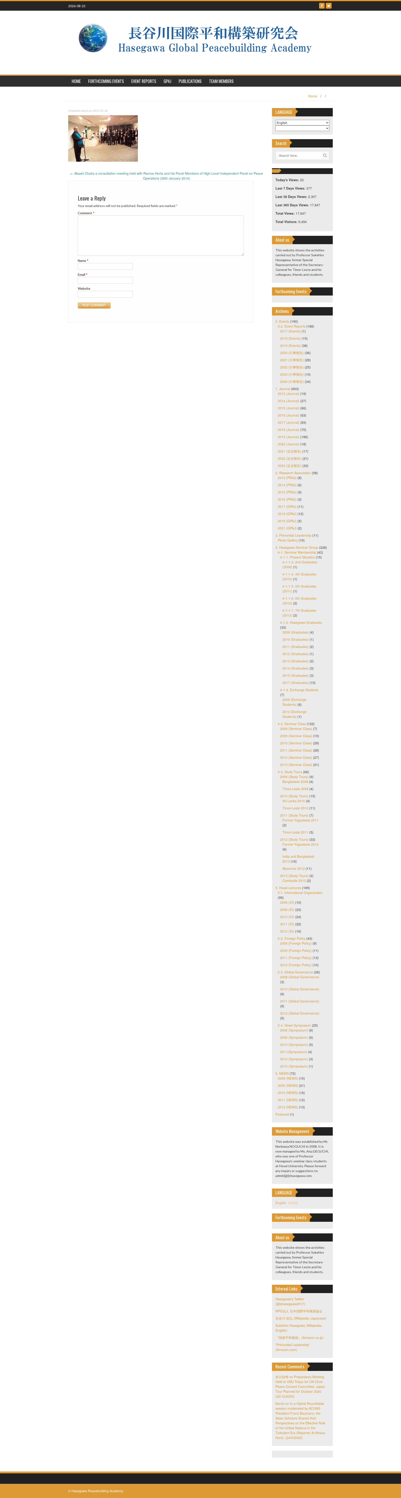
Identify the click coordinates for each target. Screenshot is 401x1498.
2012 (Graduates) (295, 653)
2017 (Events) (290, 331)
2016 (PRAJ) (287, 499)
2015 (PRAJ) (287, 492)
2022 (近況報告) (289, 458)
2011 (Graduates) (295, 646)
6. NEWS (282, 1073)
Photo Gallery (288, 540)
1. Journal (282, 388)
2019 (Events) (290, 345)
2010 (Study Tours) (294, 796)
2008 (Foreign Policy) (296, 943)
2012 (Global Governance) (299, 1013)
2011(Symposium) (293, 1051)
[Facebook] (322, 6)
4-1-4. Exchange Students (299, 689)
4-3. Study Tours (290, 771)
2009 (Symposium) (294, 1037)
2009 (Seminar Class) (296, 735)
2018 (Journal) (288, 429)
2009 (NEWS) (288, 1085)
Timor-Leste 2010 (295, 808)
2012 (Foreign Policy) (296, 965)
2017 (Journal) (288, 422)
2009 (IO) (287, 909)
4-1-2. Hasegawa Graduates (301, 622)
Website (84, 288)
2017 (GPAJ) (287, 506)
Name (83, 261)
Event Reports (143, 81)
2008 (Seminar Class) (296, 728)
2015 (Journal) (288, 408)
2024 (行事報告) (292, 381)
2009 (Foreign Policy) (296, 950)
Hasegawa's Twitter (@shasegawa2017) (290, 1301)
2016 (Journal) (288, 415)
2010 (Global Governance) (299, 989)
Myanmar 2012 (293, 868)
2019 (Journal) (288, 436)
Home (312, 96)
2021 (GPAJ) (287, 528)
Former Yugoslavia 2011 (300, 820)
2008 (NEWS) (288, 1078)
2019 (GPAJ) (287, 521)
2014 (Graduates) (295, 668)
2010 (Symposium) (294, 1044)
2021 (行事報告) (292, 360)
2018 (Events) (290, 338)
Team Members (221, 81)
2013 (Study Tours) (294, 875)
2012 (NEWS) (288, 1107)
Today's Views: (287, 179)
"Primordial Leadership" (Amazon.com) (292, 1347)
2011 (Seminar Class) (296, 750)
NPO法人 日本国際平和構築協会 (298, 1311)
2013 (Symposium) (294, 1066)
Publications (190, 81)
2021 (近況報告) (289, 451)
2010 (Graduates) (295, 639)
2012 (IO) (287, 931)
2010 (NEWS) (288, 1092)
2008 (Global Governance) (299, 977)
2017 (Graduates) (295, 682)
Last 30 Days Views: (291, 196)
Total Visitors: (286, 221)
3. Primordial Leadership (293, 535)
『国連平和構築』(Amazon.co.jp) (299, 1337)
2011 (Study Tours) (294, 815)
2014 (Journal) (288, 400)
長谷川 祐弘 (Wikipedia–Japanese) (300, 1318)
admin (84, 110)
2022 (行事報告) (292, 367)
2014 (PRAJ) (287, 485)
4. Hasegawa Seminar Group (296, 547)
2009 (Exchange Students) (294, 702)
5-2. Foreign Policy (291, 938)
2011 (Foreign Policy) (296, 957)
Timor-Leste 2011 (295, 832)
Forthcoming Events (106, 81)
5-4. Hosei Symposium (294, 1025)
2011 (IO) (287, 924)
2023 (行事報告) (292, 374)
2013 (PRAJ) (287, 477)
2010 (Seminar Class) (296, 743)
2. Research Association (293, 472)
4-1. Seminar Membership (297, 552)
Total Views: (285, 213)
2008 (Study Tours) (294, 776)
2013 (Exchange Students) (294, 714)
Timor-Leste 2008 (295, 788)
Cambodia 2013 (294, 880)
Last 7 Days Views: (290, 188)
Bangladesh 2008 (295, 781)
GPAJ (167, 81)
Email (82, 274)
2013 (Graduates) (295, 661)
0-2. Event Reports (291, 326)
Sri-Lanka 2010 (293, 800)
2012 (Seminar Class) (296, 757)
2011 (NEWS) (288, 1099)
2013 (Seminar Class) (296, 764)
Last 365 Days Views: (292, 205)
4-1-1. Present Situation (297, 557)
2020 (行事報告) (292, 352)
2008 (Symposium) (294, 1030)
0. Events (282, 321)
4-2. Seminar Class (292, 723)
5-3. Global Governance (295, 972)
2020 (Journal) (288, 444)
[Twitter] (329, 6)
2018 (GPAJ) (287, 513)
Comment (86, 213)
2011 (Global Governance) (299, 1001)
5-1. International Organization (300, 892)
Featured (282, 1114)
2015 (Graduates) (295, 675)
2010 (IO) (287, 916)
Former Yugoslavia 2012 (300, 844)
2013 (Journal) (288, 393)
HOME (76, 81)
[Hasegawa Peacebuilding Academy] (198, 42)
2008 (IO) (287, 902)
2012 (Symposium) (294, 1059)
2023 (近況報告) (289, 465)
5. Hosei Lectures (288, 887)
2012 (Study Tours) (294, 839)
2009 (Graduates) (295, 632)
